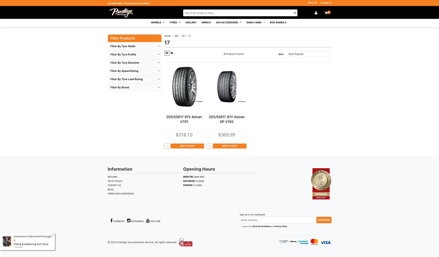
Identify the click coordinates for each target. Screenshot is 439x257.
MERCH (206, 22)
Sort (280, 54)
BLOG (111, 189)
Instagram (137, 221)
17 (189, 35)
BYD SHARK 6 (278, 22)
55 (183, 35)
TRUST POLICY (115, 181)
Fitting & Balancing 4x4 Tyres (31, 244)
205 (176, 35)
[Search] (294, 12)
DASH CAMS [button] (254, 22)
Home (167, 35)
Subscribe (324, 220)
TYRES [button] (173, 22)
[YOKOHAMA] (199, 101)
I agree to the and (264, 226)
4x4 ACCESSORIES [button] (227, 22)
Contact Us (326, 2)
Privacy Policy (280, 226)
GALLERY (191, 22)
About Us (312, 2)
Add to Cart (187, 145)
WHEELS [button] (156, 22)
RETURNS (112, 176)
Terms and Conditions (121, 193)
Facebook (118, 221)
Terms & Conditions (262, 226)
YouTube (155, 221)
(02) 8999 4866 (115, 3)
